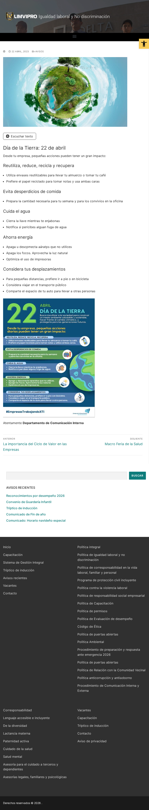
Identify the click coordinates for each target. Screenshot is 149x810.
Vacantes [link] (9, 585)
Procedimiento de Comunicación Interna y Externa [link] (108, 688)
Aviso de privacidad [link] (92, 741)
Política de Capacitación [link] (95, 603)
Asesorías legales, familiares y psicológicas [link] (35, 777)
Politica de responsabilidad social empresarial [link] (111, 595)
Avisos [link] (39, 51)
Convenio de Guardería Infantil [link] (28, 502)
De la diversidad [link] (15, 726)
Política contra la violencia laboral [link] (102, 588)
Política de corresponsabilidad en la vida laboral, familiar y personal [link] (107, 570)
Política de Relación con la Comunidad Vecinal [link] (111, 670)
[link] (144, 44)
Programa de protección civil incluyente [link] (106, 580)
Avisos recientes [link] (15, 578)
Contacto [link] (10, 593)
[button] (74, 36)
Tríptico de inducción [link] (21, 508)
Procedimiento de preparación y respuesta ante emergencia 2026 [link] (108, 652)
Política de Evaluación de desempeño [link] (105, 619)
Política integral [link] (88, 547)
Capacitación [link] (13, 555)
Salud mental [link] (12, 757)
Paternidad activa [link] (16, 741)
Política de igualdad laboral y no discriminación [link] (101, 557)
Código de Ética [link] (89, 626)
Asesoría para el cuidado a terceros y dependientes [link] (30, 766)
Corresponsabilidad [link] (17, 710)
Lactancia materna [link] (16, 733)
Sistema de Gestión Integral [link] (23, 562)
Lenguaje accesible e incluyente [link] (26, 718)
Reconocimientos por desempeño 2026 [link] (35, 496)
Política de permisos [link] (92, 611)
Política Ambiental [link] (90, 642)
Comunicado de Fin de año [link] (26, 514)
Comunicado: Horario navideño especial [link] (36, 520)
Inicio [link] (7, 547)
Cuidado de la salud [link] (17, 749)
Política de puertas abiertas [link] (97, 634)
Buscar (137, 475)
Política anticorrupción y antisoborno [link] (104, 678)
